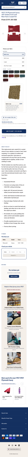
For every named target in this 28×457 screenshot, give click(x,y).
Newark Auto (15, 453)
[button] (2, 3)
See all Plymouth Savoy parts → (8, 383)
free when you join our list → (7, 121)
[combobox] (14, 7)
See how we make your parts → (14, 289)
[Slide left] (3, 33)
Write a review (14, 276)
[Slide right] (25, 33)
